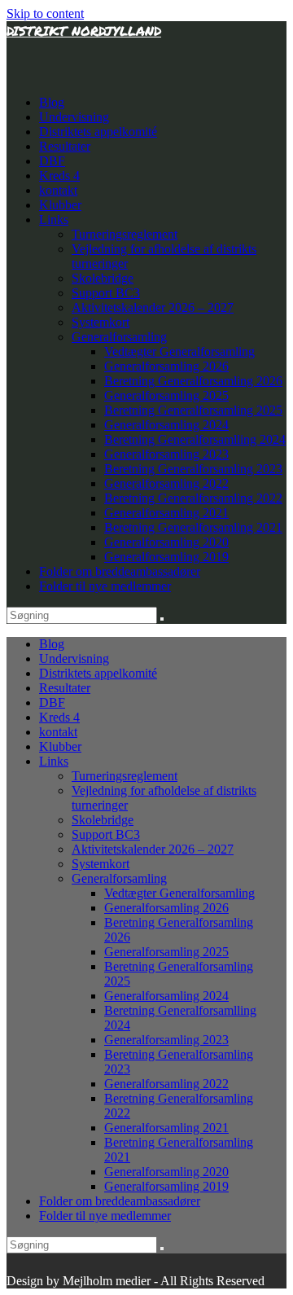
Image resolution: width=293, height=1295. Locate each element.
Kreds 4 (59, 175)
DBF (52, 161)
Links (53, 219)
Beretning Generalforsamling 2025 (193, 410)
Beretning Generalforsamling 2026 (193, 381)
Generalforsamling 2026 (166, 366)
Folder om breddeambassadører (119, 571)
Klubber (60, 205)
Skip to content (45, 13)
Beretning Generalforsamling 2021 (193, 527)
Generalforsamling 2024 (166, 425)
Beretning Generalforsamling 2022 (193, 498)
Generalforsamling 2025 (166, 395)
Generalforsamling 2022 (166, 483)
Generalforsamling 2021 (166, 513)
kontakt (58, 190)
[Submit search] (162, 619)
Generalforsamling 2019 (166, 557)
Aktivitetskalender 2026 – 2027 (153, 307)
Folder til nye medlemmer (105, 586)
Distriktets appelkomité (98, 131)
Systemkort (100, 322)
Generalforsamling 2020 (166, 542)
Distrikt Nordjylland (84, 30)
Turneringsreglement (124, 234)
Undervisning (74, 117)
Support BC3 (106, 293)
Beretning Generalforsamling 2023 (193, 469)
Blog (51, 102)
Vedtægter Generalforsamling (179, 351)
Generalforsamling (119, 337)
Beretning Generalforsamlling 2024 (195, 439)
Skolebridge (102, 278)
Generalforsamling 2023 (166, 454)
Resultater (64, 146)
